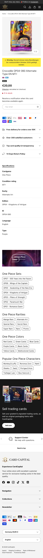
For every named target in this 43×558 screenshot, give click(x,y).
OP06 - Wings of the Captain (15, 283)
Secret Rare (22, 324)
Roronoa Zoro (25, 364)
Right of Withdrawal (29, 550)
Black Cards (23, 346)
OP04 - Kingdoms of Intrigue (15, 292)
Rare (18, 329)
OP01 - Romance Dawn (13, 306)
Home (4, 13)
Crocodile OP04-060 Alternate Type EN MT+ (22, 13)
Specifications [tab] (8, 166)
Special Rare (8, 324)
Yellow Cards (8, 351)
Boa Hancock (24, 373)
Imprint (4, 550)
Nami (37, 364)
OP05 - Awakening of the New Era (17, 288)
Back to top (21, 448)
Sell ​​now (8, 425)
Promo (26, 329)
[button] (34, 7)
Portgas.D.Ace (26, 368)
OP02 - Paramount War (13, 302)
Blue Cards (34, 341)
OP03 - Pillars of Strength (14, 297)
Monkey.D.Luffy (9, 364)
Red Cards (7, 341)
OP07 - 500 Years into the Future (17, 279)
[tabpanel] (21, 202)
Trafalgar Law (9, 373)
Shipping (5, 89)
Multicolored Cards (26, 351)
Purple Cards (8, 346)
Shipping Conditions (15, 550)
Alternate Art (22, 319)
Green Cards (21, 341)
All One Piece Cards (18, 258)
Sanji (15, 368)
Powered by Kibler (19, 552)
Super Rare (8, 329)
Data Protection (7, 552)
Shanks (6, 368)
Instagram (34, 2)
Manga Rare (8, 319)
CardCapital (11, 547)
